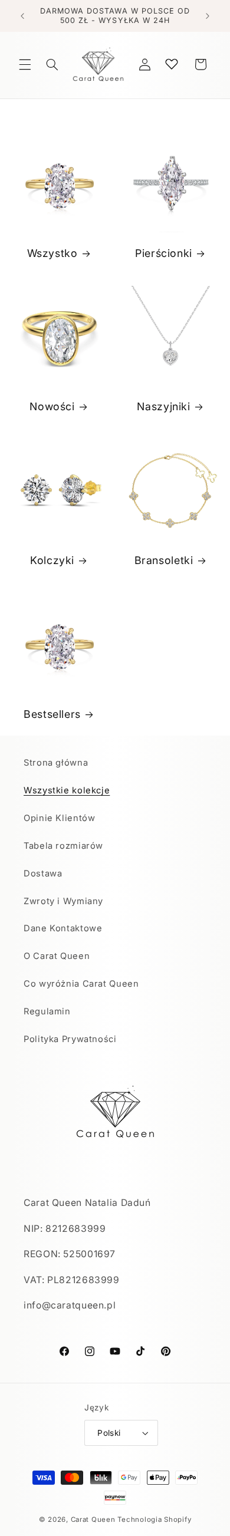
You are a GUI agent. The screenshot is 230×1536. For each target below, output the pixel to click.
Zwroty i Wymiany (63, 901)
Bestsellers (52, 714)
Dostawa (43, 873)
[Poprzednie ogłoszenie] (22, 16)
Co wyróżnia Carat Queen (81, 983)
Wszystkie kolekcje (67, 790)
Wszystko (52, 253)
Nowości (51, 407)
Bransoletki (163, 561)
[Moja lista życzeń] (172, 64)
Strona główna (56, 762)
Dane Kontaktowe (63, 928)
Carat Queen (93, 1519)
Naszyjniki (163, 407)
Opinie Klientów (59, 818)
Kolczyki (52, 561)
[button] (24, 64)
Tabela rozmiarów (63, 845)
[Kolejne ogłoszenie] (208, 16)
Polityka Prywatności (70, 1039)
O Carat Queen (57, 956)
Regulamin (47, 1011)
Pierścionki (163, 253)
